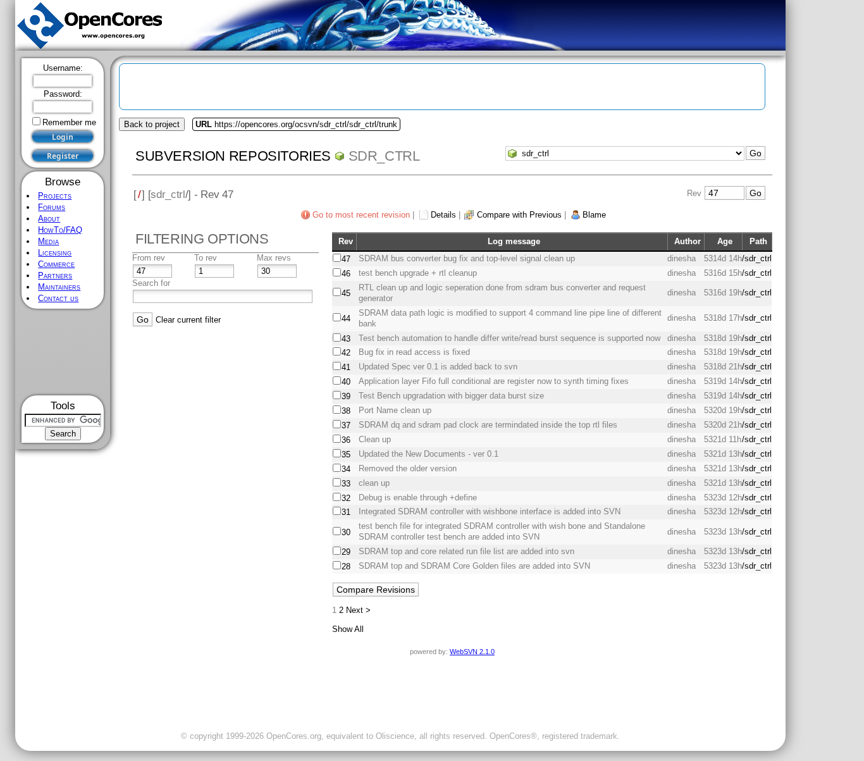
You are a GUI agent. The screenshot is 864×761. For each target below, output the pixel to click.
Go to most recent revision (361, 215)
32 (346, 498)
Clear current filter (188, 320)
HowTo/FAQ (60, 230)
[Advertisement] (62, 352)
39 (346, 396)
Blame (594, 215)
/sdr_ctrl (757, 258)
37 (346, 425)
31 (346, 512)
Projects (54, 196)
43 (346, 338)
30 (346, 532)
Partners (55, 275)
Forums (51, 207)
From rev (148, 258)
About (49, 218)
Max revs (274, 258)
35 (346, 454)
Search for (151, 283)
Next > (358, 610)
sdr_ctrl (384, 156)
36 (346, 440)
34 (346, 469)
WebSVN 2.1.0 (472, 651)
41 (346, 367)
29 (346, 552)
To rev (205, 258)
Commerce (56, 264)
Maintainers (59, 287)
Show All (348, 629)
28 (346, 566)
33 (346, 483)
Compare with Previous (519, 215)
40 (346, 382)
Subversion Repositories (233, 156)
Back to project (152, 124)
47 (346, 259)
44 (346, 318)
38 (346, 411)
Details (443, 215)
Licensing (54, 252)
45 (346, 293)
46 (346, 273)
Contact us (58, 298)
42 (346, 352)
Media (48, 241)
